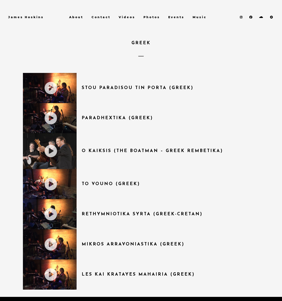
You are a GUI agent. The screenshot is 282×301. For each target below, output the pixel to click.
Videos (127, 17)
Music (199, 17)
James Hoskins (26, 17)
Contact (100, 17)
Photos (151, 17)
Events (176, 17)
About (76, 17)
